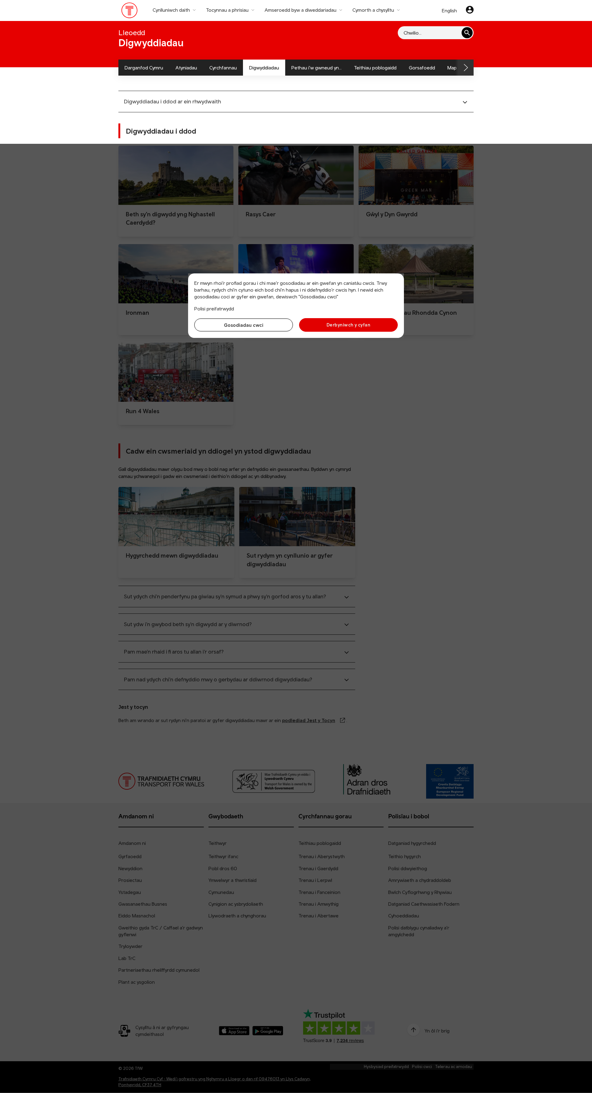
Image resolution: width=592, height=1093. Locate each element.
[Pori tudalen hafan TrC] (129, 11)
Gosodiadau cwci (243, 325)
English (449, 10)
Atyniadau (186, 67)
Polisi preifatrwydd (214, 308)
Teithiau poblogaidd (375, 67)
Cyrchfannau (223, 67)
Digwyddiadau (264, 67)
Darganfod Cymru (144, 67)
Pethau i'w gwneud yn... (316, 67)
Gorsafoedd (422, 67)
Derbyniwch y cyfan (348, 324)
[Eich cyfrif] (470, 10)
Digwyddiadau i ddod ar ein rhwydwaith (172, 101)
